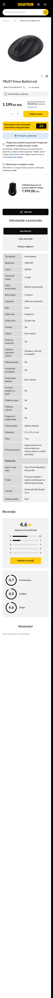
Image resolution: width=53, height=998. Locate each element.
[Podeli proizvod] (46, 76)
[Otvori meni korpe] (45, 4)
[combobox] (25, 12)
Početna (6, 21)
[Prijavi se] (38, 4)
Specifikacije (25, 231)
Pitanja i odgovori (25, 247)
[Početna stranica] (25, 4)
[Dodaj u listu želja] (42, 76)
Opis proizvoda (25, 239)
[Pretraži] (45, 12)
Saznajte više (32, 107)
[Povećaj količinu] (18, 114)
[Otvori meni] (4, 4)
